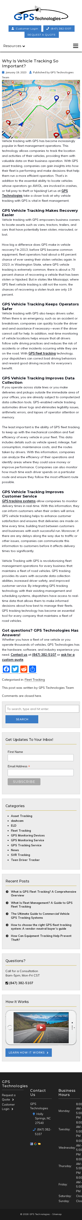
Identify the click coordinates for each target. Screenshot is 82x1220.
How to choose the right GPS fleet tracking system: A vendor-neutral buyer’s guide (41, 926)
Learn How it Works (27, 1052)
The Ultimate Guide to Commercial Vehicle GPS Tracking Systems (40, 915)
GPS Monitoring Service (27, 840)
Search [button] (22, 719)
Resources (12, 46)
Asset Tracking (21, 816)
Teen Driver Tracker (25, 860)
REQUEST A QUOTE (42, 34)
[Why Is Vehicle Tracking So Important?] (41, 136)
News (15, 850)
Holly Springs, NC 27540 (43, 1118)
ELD (13, 825)
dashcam (17, 820)
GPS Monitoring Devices (28, 835)
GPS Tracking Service (26, 845)
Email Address (19, 766)
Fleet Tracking (35, 680)
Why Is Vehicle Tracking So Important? (30, 63)
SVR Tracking (20, 855)
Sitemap (57, 1214)
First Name (15, 752)
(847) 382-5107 (61, 28)
